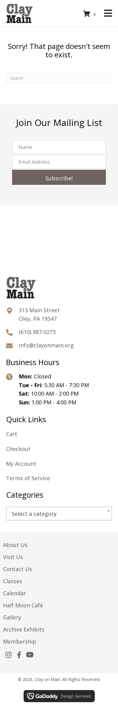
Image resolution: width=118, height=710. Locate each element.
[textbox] (59, 513)
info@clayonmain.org (46, 345)
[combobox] (59, 513)
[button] (59, 177)
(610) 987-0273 (37, 332)
